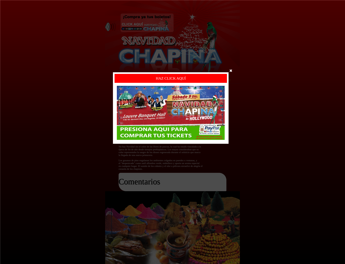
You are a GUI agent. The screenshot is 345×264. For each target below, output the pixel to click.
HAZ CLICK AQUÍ (171, 78)
